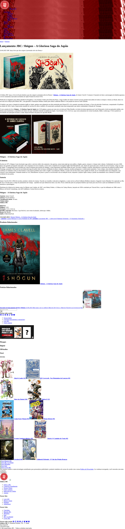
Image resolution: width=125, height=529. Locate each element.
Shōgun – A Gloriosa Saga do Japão (25, 217)
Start (5, 515)
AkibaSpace (7, 504)
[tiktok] (10, 315)
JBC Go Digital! (8, 517)
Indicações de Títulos (10, 491)
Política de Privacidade (87, 469)
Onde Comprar (8, 489)
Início (1, 41)
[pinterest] (5, 315)
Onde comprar (8, 323)
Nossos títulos (8, 318)
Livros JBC (7, 518)
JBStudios (7, 513)
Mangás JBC (7, 512)
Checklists (7, 510)
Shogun (13, 217)
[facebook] (1, 315)
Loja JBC (6, 321)
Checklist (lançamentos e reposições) (14, 319)
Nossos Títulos (8, 488)
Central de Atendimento (10, 486)
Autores (6, 493)
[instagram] (7, 315)
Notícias (7, 41)
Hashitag (6, 502)
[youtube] (3, 315)
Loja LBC (7, 499)
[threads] (12, 315)
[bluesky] (14, 315)
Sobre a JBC (7, 485)
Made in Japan (8, 501)
